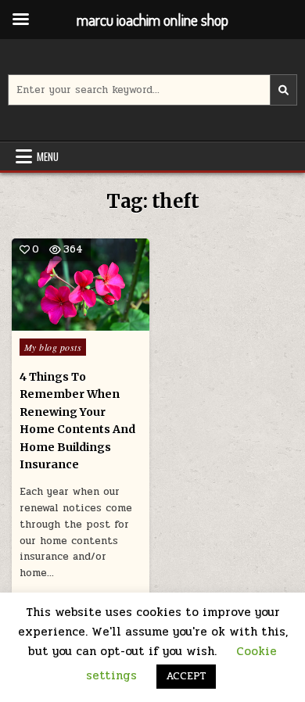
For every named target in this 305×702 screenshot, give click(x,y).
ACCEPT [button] (186, 676)
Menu (48, 156)
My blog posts (53, 347)
